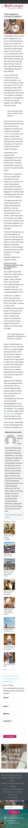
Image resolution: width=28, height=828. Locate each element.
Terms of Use (12, 795)
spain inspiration (11, 669)
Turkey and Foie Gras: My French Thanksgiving (9, 537)
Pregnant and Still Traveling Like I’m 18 (9, 630)
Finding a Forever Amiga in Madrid (8, 554)
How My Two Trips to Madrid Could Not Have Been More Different (9, 573)
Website (6, 714)
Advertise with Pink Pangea (12, 789)
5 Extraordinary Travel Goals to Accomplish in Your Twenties (9, 647)
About (12, 780)
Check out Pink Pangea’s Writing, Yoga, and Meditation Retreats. (13, 266)
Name (6, 698)
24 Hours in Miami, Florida (11, 676)
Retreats (12, 786)
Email (6, 706)
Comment (7, 721)
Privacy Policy (12, 797)
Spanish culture (9, 414)
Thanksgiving (8, 134)
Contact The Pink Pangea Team (12, 783)
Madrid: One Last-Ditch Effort (9, 665)
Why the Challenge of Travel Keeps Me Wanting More (9, 592)
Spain (6, 669)
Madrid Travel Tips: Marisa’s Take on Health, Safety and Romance (8, 612)
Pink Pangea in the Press (12, 792)
